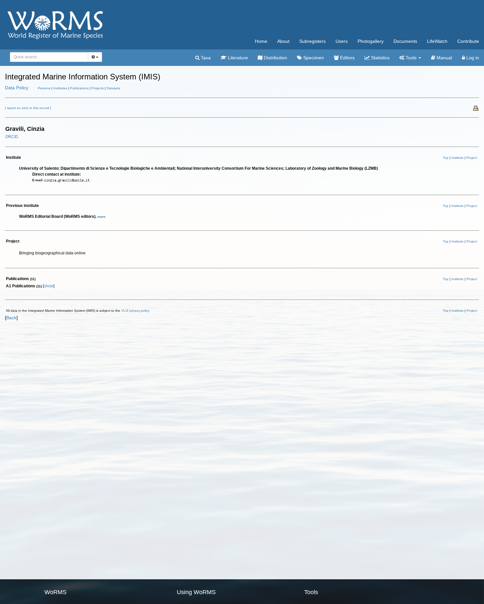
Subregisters (312, 41)
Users (342, 41)
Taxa (205, 57)
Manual (443, 57)
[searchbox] (47, 57)
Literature (237, 57)
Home (261, 41)
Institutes (60, 88)
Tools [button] (411, 57)
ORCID (11, 136)
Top (445, 157)
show (48, 286)
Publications (79, 88)
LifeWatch (437, 41)
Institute (457, 157)
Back (11, 317)
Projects (98, 88)
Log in (472, 57)
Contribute (468, 41)
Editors (347, 57)
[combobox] (49, 57)
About (283, 41)
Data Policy (16, 87)
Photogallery (371, 41)
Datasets (113, 88)
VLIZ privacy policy (135, 310)
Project (472, 157)
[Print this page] (476, 108)
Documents (405, 41)
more (101, 216)
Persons (44, 88)
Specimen (313, 57)
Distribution (274, 57)
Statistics (380, 57)
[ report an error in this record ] (28, 108)
